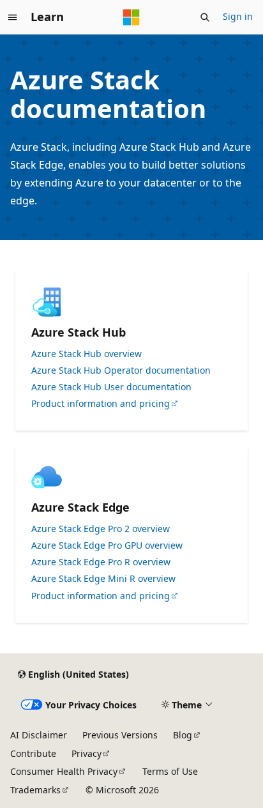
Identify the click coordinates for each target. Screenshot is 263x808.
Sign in (238, 16)
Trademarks (35, 790)
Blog (182, 735)
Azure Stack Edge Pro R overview (100, 562)
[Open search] (205, 17)
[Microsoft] (131, 17)
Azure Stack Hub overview (86, 354)
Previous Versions (120, 735)
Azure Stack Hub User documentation (111, 387)
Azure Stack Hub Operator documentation (121, 370)
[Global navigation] (13, 17)
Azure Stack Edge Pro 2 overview (100, 529)
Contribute (33, 753)
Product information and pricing (100, 403)
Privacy (86, 753)
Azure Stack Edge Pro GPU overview (107, 545)
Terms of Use (170, 771)
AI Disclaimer (38, 735)
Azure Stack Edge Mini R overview (103, 578)
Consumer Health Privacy (63, 771)
